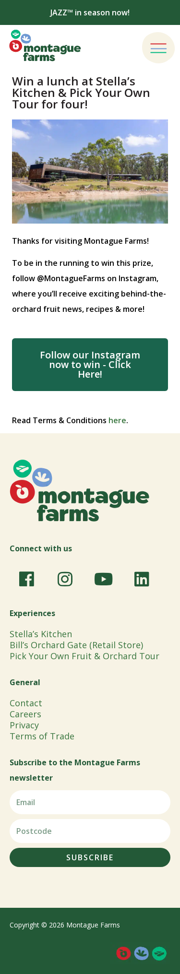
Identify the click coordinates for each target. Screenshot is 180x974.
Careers (25, 714)
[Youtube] (103, 579)
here (117, 420)
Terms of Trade (42, 736)
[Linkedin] (141, 579)
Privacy (24, 725)
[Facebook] (26, 579)
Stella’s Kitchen (41, 634)
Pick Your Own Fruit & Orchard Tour (84, 656)
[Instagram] (65, 579)
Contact (26, 703)
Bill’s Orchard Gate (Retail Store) (76, 645)
